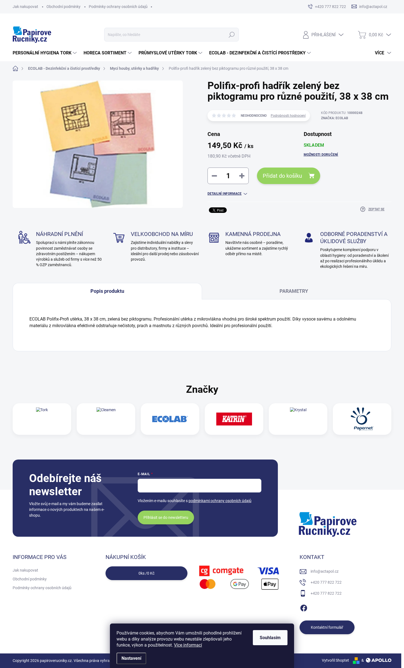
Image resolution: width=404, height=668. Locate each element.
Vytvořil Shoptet (335, 660)
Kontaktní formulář (327, 627)
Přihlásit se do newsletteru (165, 517)
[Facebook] (304, 607)
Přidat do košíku (282, 175)
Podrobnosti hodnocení (288, 116)
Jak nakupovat (25, 6)
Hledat (231, 34)
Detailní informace (224, 194)
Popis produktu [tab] (107, 291)
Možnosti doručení (321, 155)
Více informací (188, 645)
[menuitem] (45, 53)
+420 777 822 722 (326, 582)
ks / (146, 573)
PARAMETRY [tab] (294, 291)
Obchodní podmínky (63, 6)
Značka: (334, 118)
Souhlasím (270, 637)
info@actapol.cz (325, 571)
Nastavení (131, 658)
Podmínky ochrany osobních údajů (118, 6)
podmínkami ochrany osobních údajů (220, 501)
